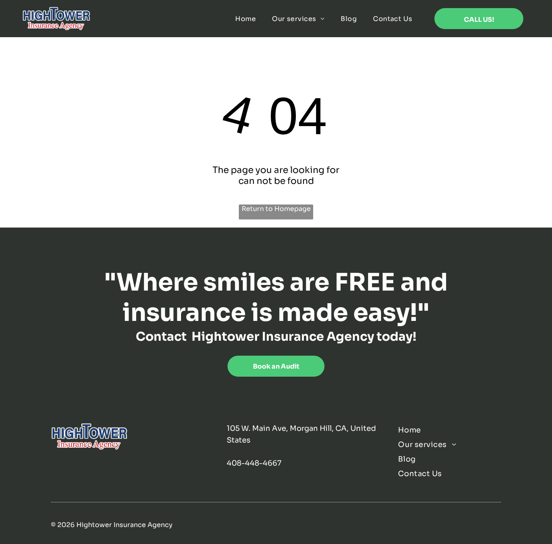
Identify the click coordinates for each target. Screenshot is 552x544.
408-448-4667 (254, 463)
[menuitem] (245, 19)
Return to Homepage (276, 209)
